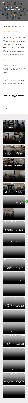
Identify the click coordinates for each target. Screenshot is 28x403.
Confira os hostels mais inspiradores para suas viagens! (12, 31)
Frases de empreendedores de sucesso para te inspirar (12, 59)
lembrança (15, 41)
